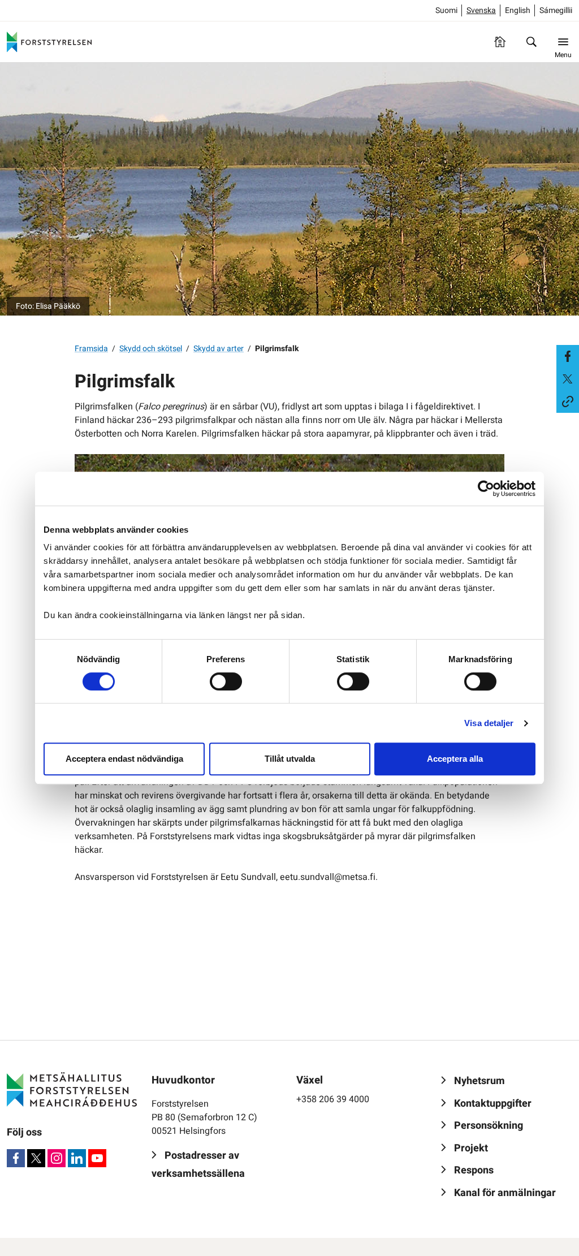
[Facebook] (16, 1158)
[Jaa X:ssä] (567, 379)
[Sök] (531, 41)
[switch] (226, 681)
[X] (36, 1158)
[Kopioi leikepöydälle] (567, 401)
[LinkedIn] (77, 1158)
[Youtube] (97, 1158)
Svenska (481, 10)
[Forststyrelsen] (49, 42)
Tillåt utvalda (290, 758)
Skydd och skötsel (150, 349)
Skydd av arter (218, 349)
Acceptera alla (455, 758)
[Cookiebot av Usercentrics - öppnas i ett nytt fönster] (486, 488)
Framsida (91, 349)
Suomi (446, 10)
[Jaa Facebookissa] (567, 356)
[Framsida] (500, 41)
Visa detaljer (488, 723)
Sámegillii (555, 10)
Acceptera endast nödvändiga (124, 758)
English (517, 10)
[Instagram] (56, 1158)
